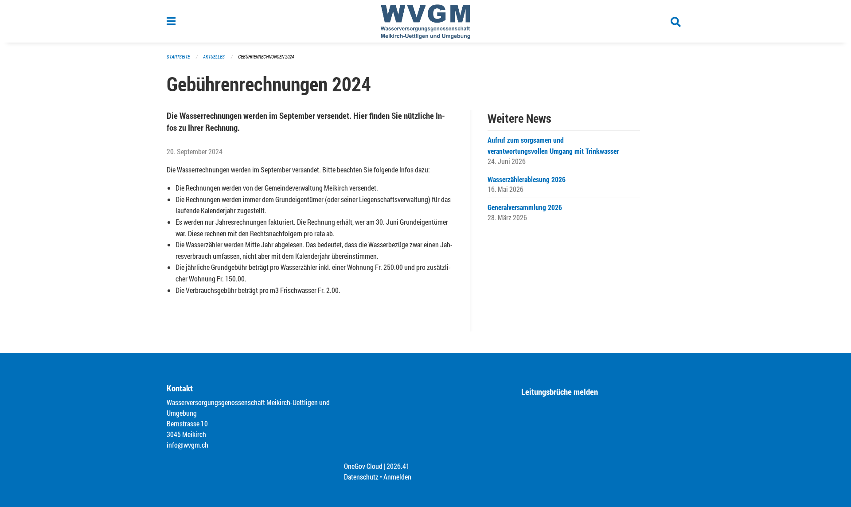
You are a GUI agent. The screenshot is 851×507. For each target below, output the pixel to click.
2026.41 (398, 466)
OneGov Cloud (363, 466)
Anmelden (397, 476)
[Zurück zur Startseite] (425, 21)
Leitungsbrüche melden (559, 391)
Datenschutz (361, 476)
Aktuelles (214, 56)
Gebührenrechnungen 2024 (266, 56)
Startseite (178, 56)
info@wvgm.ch (187, 444)
